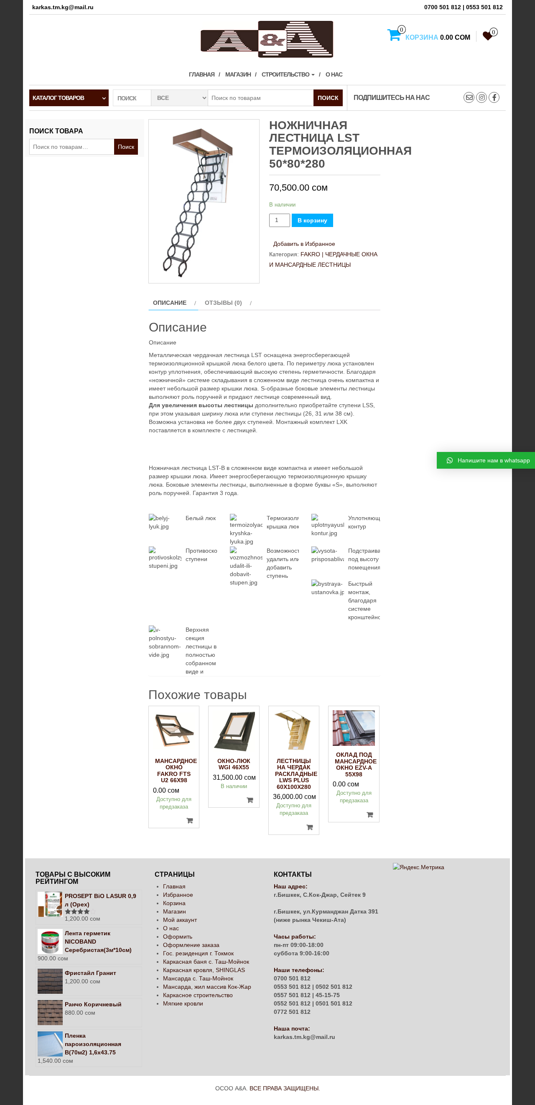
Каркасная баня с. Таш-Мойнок (206, 961)
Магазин (238, 74)
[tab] (173, 302)
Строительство (286, 74)
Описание (169, 302)
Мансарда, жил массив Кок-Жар (207, 986)
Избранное (178, 894)
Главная (201, 74)
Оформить (177, 936)
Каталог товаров (58, 97)
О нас (334, 74)
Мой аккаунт (180, 919)
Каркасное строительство (198, 995)
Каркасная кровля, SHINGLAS (204, 970)
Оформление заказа (191, 945)
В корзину (312, 220)
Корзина (174, 903)
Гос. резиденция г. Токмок (198, 953)
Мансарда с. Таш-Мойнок (198, 978)
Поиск (328, 97)
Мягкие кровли (183, 1003)
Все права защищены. (285, 1088)
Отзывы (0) (223, 302)
